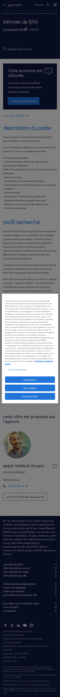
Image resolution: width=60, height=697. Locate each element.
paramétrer (30, 379)
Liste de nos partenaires (17, 369)
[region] (30, 348)
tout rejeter (30, 387)
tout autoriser (30, 396)
